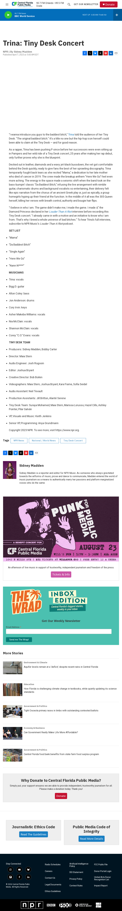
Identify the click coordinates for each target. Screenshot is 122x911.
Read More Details (91, 838)
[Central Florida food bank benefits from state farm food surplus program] (12, 755)
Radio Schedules (53, 864)
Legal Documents (53, 885)
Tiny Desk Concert (73, 440)
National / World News (44, 440)
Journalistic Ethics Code (33, 826)
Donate (110, 4)
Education (29, 684)
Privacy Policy (75, 879)
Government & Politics (35, 706)
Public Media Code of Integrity (91, 829)
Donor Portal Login (102, 871)
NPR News (19, 440)
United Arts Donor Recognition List (102, 878)
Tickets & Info (61, 574)
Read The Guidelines (33, 834)
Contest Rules (76, 886)
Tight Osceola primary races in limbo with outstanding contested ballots (61, 710)
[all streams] (117, 15)
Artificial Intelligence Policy (78, 865)
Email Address (13, 627)
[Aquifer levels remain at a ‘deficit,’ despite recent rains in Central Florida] (12, 667)
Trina (71, 134)
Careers (48, 871)
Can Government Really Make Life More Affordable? (51, 732)
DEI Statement (76, 872)
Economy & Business (34, 728)
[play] (8, 15)
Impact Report (101, 886)
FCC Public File (101, 864)
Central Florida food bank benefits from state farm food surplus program (61, 754)
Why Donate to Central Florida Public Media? (61, 780)
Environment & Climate (35, 662)
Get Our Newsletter (86, 4)
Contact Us (50, 878)
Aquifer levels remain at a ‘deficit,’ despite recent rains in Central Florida (61, 666)
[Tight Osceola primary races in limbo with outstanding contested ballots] (12, 711)
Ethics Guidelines (53, 891)
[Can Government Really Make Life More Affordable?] (12, 733)
